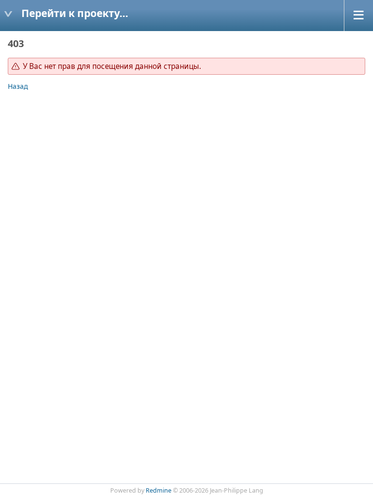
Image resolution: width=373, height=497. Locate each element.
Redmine (158, 490)
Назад (18, 86)
